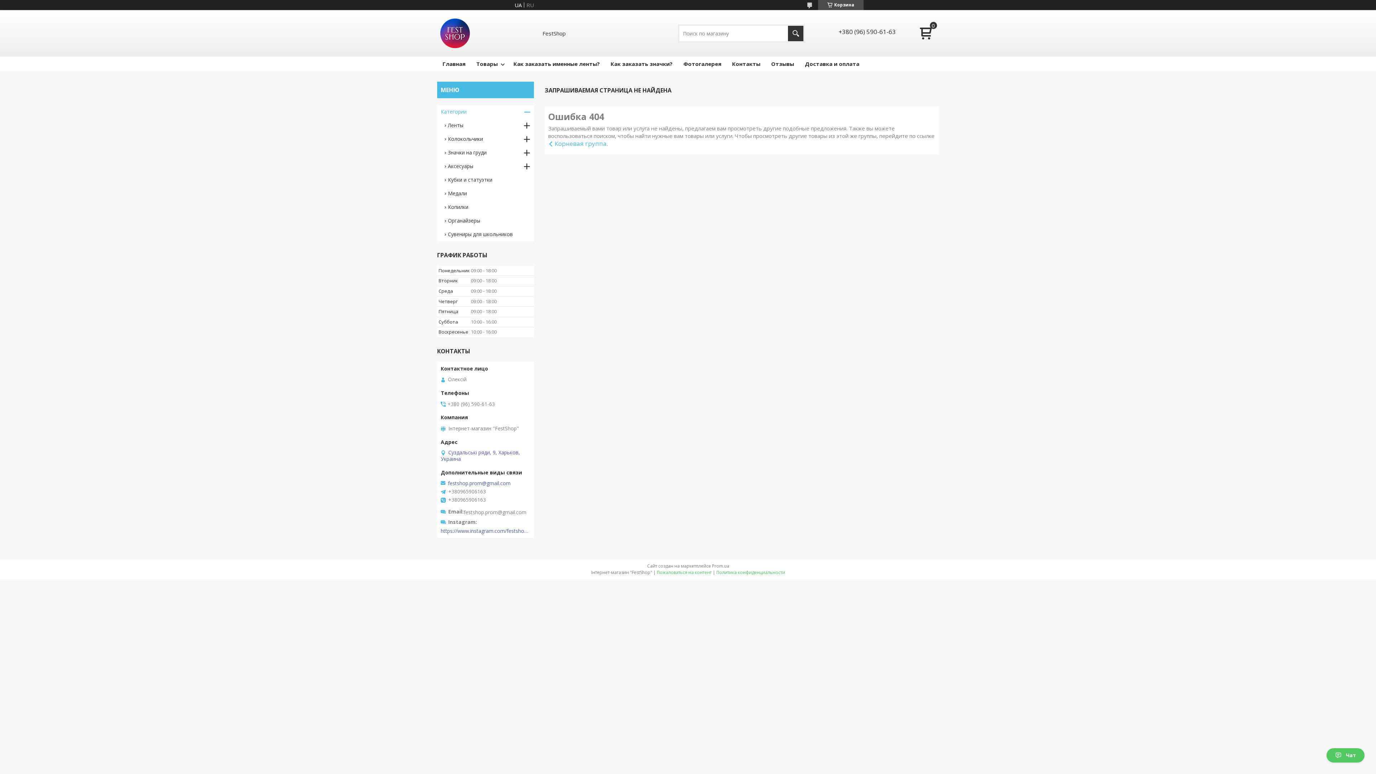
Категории (454, 111)
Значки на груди (467, 152)
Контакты (746, 63)
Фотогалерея (702, 63)
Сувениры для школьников (480, 234)
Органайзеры (464, 220)
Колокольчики (465, 138)
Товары (487, 63)
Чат (1351, 755)
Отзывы (782, 63)
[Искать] (795, 33)
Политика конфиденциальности (750, 572)
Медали (457, 193)
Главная (454, 63)
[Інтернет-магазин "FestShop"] (455, 33)
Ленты (455, 125)
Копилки (458, 207)
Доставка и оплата (832, 63)
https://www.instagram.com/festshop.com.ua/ (485, 531)
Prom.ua (720, 566)
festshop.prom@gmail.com (479, 483)
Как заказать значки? (642, 63)
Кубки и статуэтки (470, 179)
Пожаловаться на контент (684, 572)
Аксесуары (460, 166)
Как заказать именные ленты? (556, 63)
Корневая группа (581, 143)
